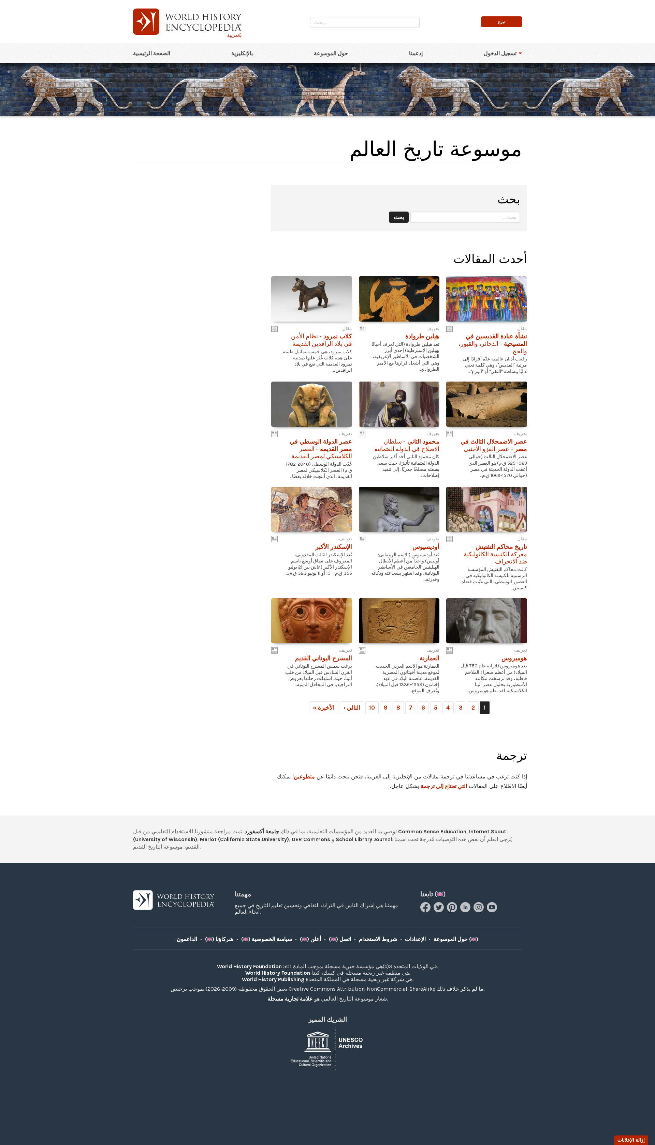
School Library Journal (364, 839)
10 (372, 707)
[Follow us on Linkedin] (466, 910)
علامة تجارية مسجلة (290, 998)
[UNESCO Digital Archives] (327, 1048)
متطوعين (304, 776)
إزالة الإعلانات (631, 1140)
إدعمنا (416, 53)
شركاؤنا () (219, 939)
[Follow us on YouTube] (493, 910)
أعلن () (310, 939)
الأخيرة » (324, 707)
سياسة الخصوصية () (266, 939)
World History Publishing (273, 979)
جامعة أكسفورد (262, 831)
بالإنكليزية (242, 53)
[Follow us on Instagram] (479, 910)
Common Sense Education (432, 831)
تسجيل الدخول (500, 53)
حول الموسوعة (331, 53)
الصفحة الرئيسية (151, 53)
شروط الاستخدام (378, 939)
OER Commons (311, 839)
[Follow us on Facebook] (426, 910)
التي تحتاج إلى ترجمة (444, 786)
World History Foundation (249, 966)
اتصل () (340, 939)
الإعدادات (415, 939)
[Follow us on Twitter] (440, 910)
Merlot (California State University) (244, 839)
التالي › (352, 707)
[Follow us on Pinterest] (453, 910)
